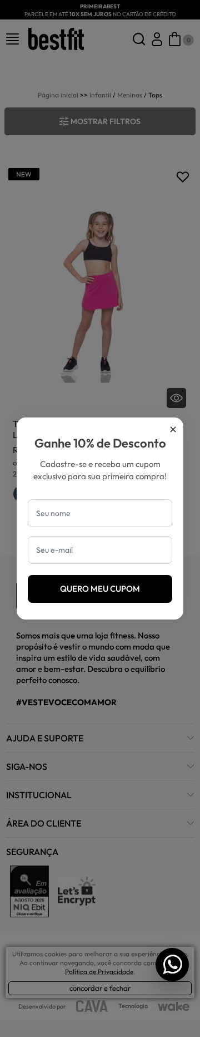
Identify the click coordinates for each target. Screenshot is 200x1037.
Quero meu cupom (100, 588)
